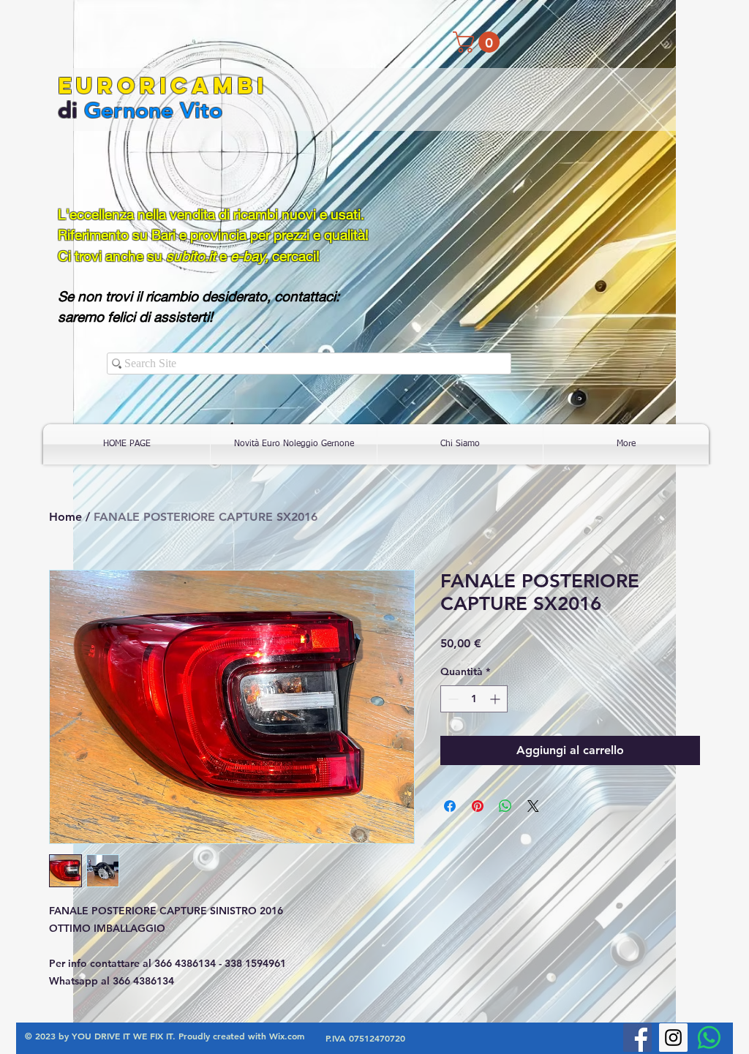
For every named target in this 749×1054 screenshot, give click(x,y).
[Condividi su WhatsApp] (505, 806)
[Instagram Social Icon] (673, 1037)
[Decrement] (452, 699)
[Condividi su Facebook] (450, 806)
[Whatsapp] (709, 1037)
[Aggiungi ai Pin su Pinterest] (477, 806)
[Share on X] (533, 806)
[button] (479, 42)
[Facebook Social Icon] (637, 1037)
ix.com (291, 1036)
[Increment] (496, 699)
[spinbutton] (474, 699)
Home (65, 517)
